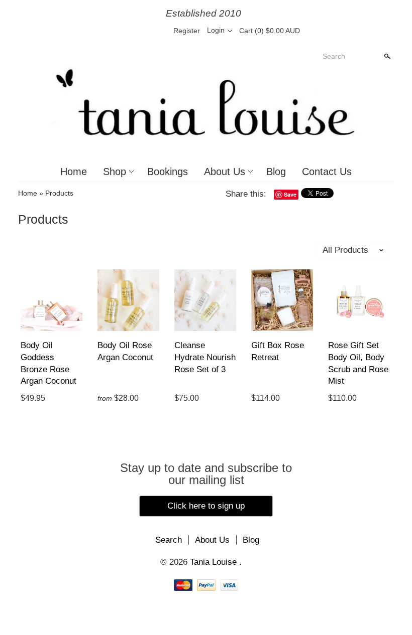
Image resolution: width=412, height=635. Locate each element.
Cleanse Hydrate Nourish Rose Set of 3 (205, 357)
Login (216, 30)
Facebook (124, 31)
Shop (114, 171)
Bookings (167, 171)
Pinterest (141, 31)
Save (290, 194)
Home (73, 171)
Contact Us (327, 171)
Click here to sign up (206, 506)
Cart (269, 31)
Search (334, 56)
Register (186, 31)
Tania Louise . (216, 562)
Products (59, 193)
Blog (276, 171)
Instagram (158, 31)
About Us (224, 171)
